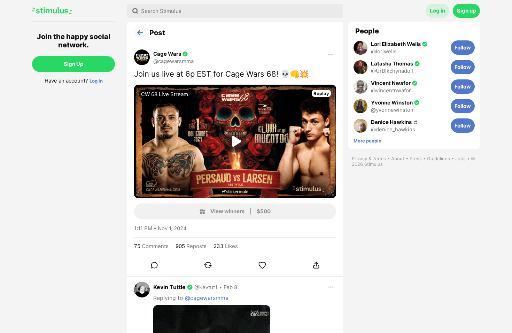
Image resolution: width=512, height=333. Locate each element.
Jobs (460, 158)
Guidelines (438, 158)
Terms (379, 158)
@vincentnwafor (391, 90)
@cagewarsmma (173, 61)
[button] (164, 57)
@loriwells (384, 51)
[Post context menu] (331, 54)
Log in (96, 81)
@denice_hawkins (393, 129)
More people (367, 141)
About (397, 158)
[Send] (316, 265)
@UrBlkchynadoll (392, 71)
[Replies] (154, 265)
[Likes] (262, 265)
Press (416, 158)
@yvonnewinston (392, 110)
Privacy (359, 158)
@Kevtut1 (205, 287)
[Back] (140, 33)
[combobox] (235, 11)
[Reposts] (208, 265)
